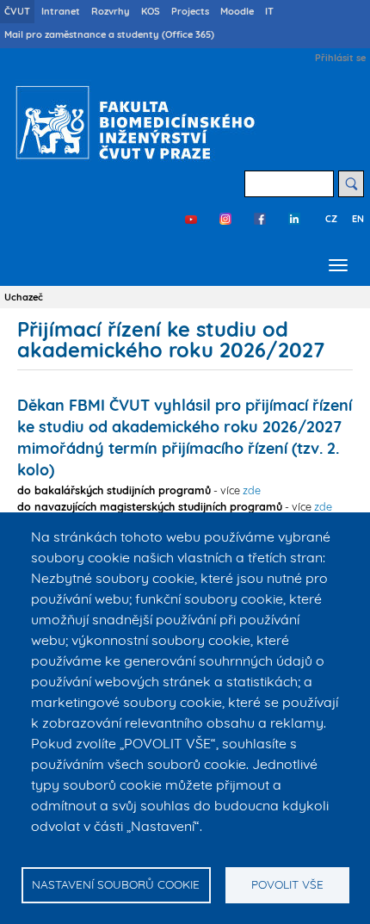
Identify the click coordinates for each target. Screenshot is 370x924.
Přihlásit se (340, 58)
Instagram (225, 218)
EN (358, 219)
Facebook (259, 218)
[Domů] (131, 122)
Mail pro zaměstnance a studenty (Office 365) (109, 34)
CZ (331, 219)
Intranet (60, 11)
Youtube (191, 218)
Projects (190, 11)
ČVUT (17, 11)
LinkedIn (294, 218)
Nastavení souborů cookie (116, 884)
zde (252, 490)
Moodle (237, 11)
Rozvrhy (110, 11)
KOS (150, 11)
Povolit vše (287, 884)
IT (269, 11)
